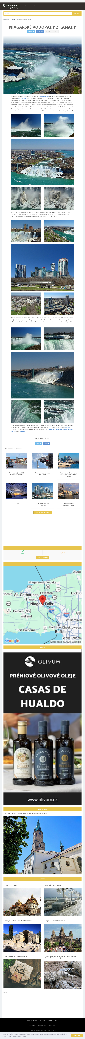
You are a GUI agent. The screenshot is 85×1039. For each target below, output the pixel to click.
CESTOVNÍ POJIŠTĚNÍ (32, 1021)
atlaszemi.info (52, 1025)
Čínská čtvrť (51, 429)
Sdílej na (38, 443)
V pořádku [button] (77, 1035)
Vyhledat (77, 13)
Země (24, 6)
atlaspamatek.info (42, 1025)
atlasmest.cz (32, 1025)
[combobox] (38, 13)
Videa (40, 6)
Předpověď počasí (42, 557)
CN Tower (22, 431)
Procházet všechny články (42, 512)
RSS (56, 1021)
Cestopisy (47, 6)
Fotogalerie (32, 6)
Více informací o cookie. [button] (19, 1036)
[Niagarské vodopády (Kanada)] (26, 125)
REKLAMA (50, 1021)
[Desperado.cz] (11, 5)
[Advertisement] (42, 531)
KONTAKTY (42, 1021)
